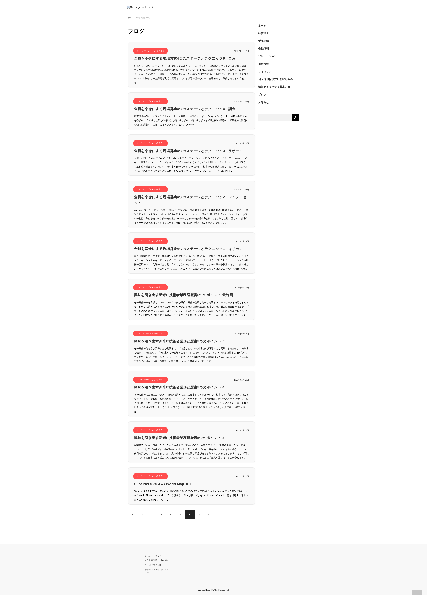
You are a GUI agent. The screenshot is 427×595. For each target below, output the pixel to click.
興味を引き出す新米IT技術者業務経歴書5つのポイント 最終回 (183, 295)
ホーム (262, 25)
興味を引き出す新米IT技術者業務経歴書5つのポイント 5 (179, 341)
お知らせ (263, 102)
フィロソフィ (266, 71)
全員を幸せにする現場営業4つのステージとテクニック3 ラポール (188, 151)
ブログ (262, 94)
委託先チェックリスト (154, 556)
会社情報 (263, 48)
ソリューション (267, 56)
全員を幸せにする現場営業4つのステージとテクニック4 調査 (184, 109)
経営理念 (263, 33)
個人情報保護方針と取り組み (275, 79)
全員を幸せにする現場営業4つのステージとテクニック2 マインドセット (190, 200)
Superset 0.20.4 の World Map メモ (163, 484)
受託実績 (263, 40)
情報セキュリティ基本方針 (274, 86)
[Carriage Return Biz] (141, 7)
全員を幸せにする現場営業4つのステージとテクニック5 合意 (184, 58)
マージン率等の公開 (153, 565)
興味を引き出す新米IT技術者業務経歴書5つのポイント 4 (179, 387)
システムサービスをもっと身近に (150, 51)
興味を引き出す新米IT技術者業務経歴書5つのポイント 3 (179, 438)
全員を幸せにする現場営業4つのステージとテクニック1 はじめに (188, 249)
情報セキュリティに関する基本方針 (157, 571)
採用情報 (263, 63)
